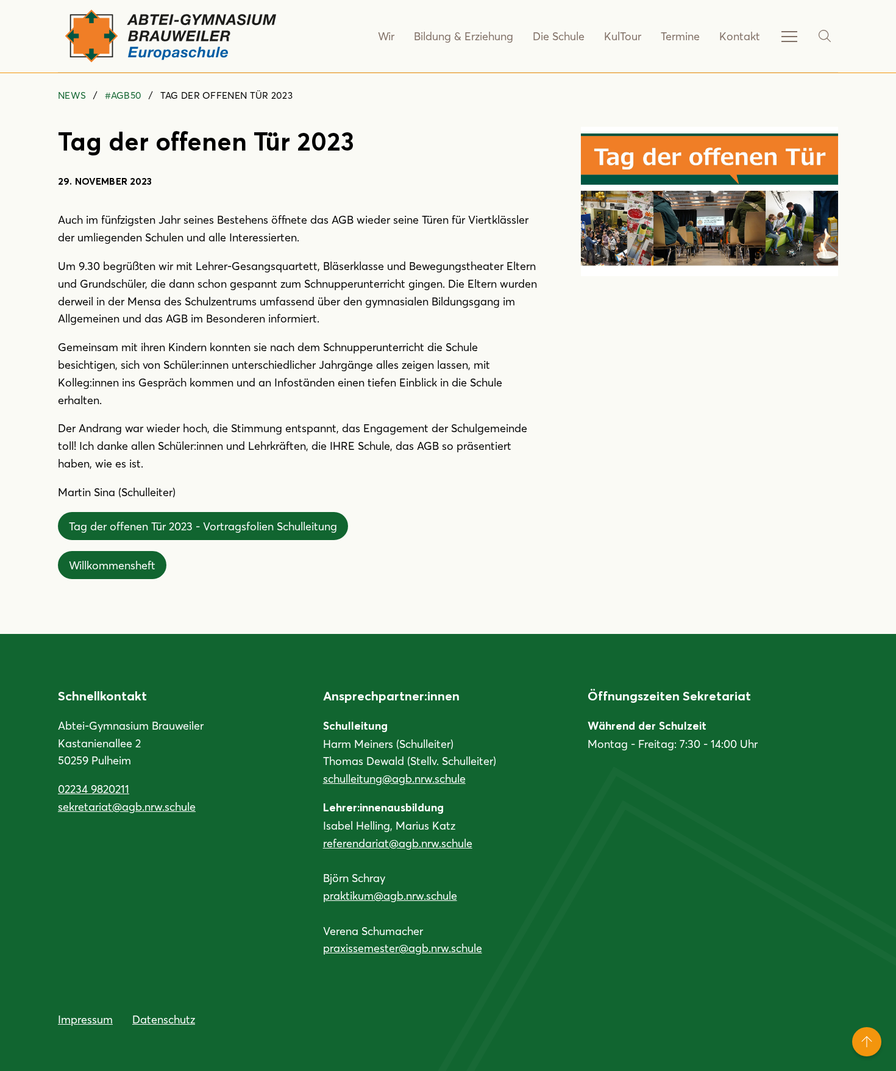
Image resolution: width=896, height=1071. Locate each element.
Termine (680, 36)
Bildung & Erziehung (463, 36)
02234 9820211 (93, 788)
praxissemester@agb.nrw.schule (402, 948)
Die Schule (559, 36)
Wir (386, 36)
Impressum (85, 1019)
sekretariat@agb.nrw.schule (127, 806)
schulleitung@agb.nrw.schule (394, 778)
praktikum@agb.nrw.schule (390, 895)
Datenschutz (163, 1019)
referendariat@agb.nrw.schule (397, 843)
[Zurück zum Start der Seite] (866, 1041)
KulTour (622, 36)
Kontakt (739, 36)
